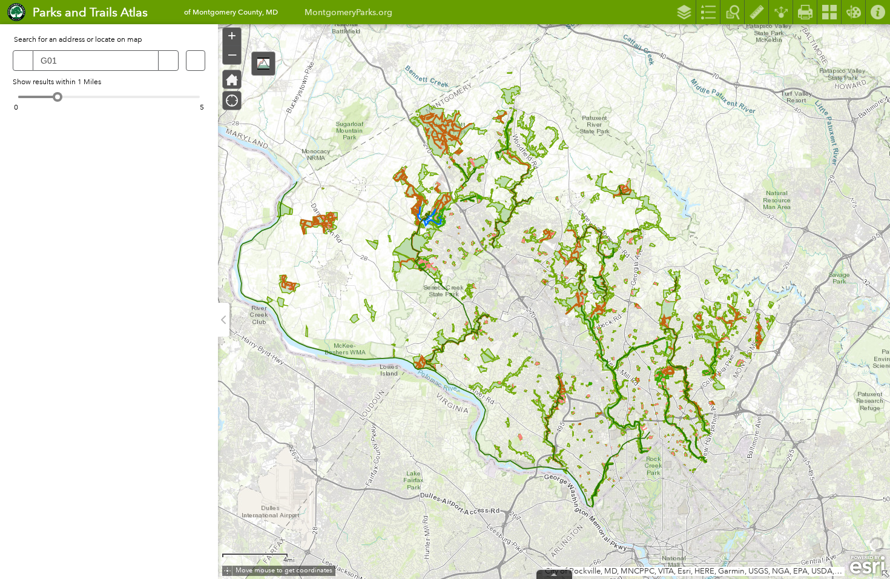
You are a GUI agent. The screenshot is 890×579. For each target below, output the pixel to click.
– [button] (232, 54)
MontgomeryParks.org (348, 12)
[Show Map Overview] (885, 574)
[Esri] (867, 565)
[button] (263, 63)
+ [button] (232, 36)
